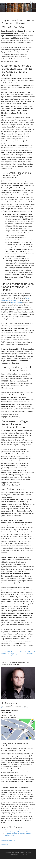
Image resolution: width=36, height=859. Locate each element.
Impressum (4, 845)
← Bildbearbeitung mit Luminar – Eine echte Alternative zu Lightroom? (9, 653)
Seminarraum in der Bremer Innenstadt (13, 708)
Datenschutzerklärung (8, 840)
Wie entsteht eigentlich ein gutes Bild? (16, 832)
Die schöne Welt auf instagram (14, 830)
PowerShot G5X (16, 303)
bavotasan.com (25, 856)
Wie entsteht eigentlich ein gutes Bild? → (27, 652)
